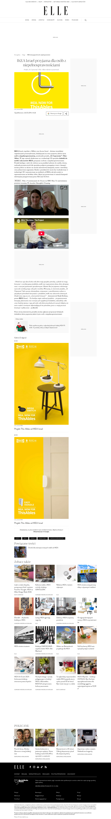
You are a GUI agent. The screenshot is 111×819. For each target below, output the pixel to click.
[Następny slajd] (96, 737)
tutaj (27, 817)
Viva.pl (78, 792)
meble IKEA (42, 538)
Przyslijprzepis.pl (60, 799)
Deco (17, 538)
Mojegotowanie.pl (39, 796)
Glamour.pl (17, 796)
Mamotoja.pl (38, 792)
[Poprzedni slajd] (14, 737)
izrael (33, 538)
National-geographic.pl (40, 799)
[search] (85, 20)
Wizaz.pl (79, 796)
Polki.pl (58, 792)
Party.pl (16, 792)
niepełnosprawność (56, 538)
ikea (25, 538)
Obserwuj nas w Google (55, 113)
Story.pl (79, 799)
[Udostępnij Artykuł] (66, 114)
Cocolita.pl (17, 799)
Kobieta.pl (58, 796)
